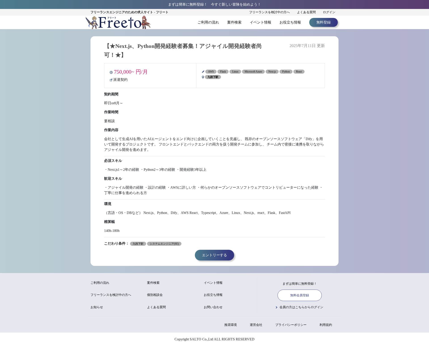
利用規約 (326, 325)
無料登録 (323, 22)
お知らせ (96, 307)
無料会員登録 (299, 295)
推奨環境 (230, 325)
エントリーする (214, 255)
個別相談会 (155, 295)
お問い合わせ (213, 307)
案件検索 (234, 22)
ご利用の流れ (208, 22)
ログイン (329, 12)
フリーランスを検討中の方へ (269, 12)
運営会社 (256, 325)
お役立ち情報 (290, 22)
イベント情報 (260, 22)
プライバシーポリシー (291, 325)
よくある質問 (306, 12)
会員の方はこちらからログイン (301, 307)
